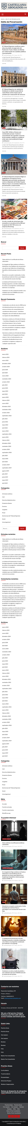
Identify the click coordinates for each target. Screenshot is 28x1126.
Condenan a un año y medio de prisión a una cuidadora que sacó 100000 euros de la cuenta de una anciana (14, 292)
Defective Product (6, 1080)
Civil (3, 497)
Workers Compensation (7, 1084)
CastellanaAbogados (7, 55)
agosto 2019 (5, 471)
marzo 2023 (5, 397)
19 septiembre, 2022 (18, 96)
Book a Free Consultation (8, 1055)
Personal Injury (5, 1077)
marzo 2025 (5, 354)
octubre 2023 (6, 382)
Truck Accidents (5, 1074)
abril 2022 (5, 428)
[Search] (25, 14)
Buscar (3, 242)
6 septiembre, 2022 (18, 228)
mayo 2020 (5, 458)
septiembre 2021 (7, 434)
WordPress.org (6, 813)
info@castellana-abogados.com (12, 998)
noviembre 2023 (6, 379)
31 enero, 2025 (17, 913)
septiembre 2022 (7, 415)
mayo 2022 (5, 425)
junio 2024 (5, 369)
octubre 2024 (6, 366)
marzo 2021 (5, 437)
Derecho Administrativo (8, 500)
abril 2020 (5, 461)
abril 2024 (5, 372)
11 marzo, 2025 (17, 846)
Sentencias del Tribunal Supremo (11, 516)
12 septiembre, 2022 (18, 187)
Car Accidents (5, 1070)
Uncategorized (6, 522)
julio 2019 (5, 474)
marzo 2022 (5, 431)
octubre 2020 (6, 449)
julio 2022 (5, 418)
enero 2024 (5, 375)
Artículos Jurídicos (7, 494)
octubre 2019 (6, 464)
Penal (4, 42)
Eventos (4, 506)
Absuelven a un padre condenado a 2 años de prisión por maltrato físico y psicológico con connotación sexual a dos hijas (13, 276)
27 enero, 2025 (17, 945)
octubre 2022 (6, 412)
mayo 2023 (5, 391)
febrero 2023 (5, 400)
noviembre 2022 (6, 409)
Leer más (4, 63)
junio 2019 (5, 477)
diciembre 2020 (6, 443)
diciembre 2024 (6, 363)
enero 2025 (5, 360)
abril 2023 (5, 394)
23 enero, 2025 (17, 976)
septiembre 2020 (7, 452)
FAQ (2, 1048)
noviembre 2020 (6, 446)
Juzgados (4, 509)
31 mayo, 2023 (17, 55)
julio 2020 (5, 455)
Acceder (4, 804)
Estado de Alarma (7, 503)
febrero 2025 (5, 357)
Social (3, 519)
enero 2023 (5, 403)
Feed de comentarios (8, 810)
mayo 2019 (5, 480)
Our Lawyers (4, 1035)
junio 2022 (5, 421)
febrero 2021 (5, 440)
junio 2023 (5, 388)
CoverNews (10, 1123)
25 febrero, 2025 (17, 880)
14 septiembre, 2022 (18, 142)
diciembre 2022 (6, 406)
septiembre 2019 (7, 467)
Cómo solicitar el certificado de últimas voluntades (12, 260)
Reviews (3, 1042)
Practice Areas (5, 1028)
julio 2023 (5, 385)
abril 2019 (5, 483)
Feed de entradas (7, 807)
